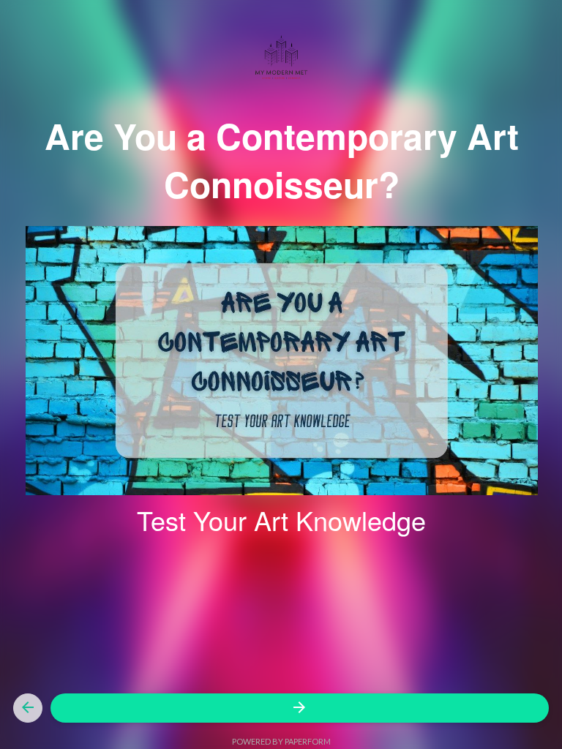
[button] (27, 708)
